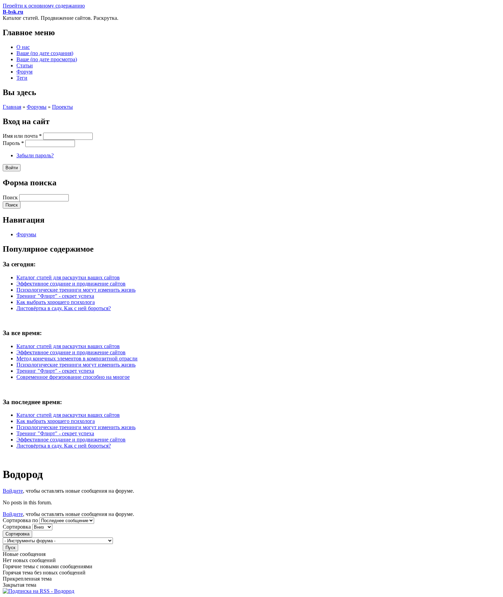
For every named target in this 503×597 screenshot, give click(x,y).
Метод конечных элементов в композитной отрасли (77, 358)
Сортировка (17, 527)
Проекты (62, 107)
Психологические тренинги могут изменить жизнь (76, 290)
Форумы (37, 107)
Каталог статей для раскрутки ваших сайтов (68, 277)
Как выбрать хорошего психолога (55, 302)
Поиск (11, 197)
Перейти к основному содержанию (44, 6)
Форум (24, 72)
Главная (12, 107)
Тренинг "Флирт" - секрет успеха (55, 296)
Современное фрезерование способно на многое (73, 377)
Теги (21, 78)
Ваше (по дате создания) (44, 53)
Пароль (13, 143)
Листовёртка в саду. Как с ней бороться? (63, 308)
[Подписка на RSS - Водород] (38, 591)
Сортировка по (21, 520)
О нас (23, 47)
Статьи (24, 65)
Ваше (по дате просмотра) (46, 59)
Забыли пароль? (35, 155)
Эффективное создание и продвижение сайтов (71, 284)
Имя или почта (22, 136)
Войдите (13, 491)
